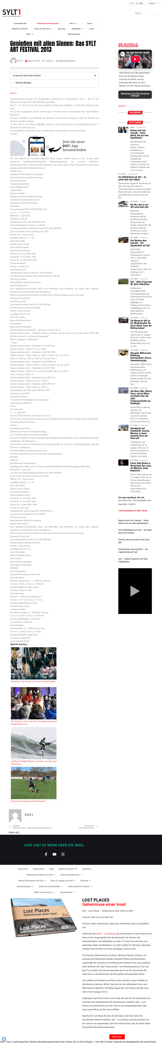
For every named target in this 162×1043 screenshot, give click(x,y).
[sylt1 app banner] (54, 155)
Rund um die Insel (41, 29)
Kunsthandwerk (24, 886)
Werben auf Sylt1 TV (67, 869)
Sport (89, 23)
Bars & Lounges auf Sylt (62, 880)
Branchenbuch (74, 34)
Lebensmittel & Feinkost (79, 886)
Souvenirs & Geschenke (49, 886)
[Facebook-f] (46, 854)
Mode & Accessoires (43, 892)
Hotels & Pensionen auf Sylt (30, 880)
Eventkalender (20, 23)
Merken (13, 93)
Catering (84, 880)
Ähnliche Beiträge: (23, 83)
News (71, 23)
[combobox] (147, 13)
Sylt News (86, 869)
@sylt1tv (122, 106)
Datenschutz (38, 869)
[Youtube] (54, 854)
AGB (51, 869)
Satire (91, 29)
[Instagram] (63, 854)
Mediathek (76, 29)
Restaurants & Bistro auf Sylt (40, 875)
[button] (95, 76)
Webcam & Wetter (20, 29)
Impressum (23, 869)
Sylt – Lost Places (106, 933)
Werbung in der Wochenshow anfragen (135, 94)
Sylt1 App (62, 29)
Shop (28, 34)
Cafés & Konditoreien (70, 875)
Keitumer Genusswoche (48, 23)
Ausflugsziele (66, 892)
